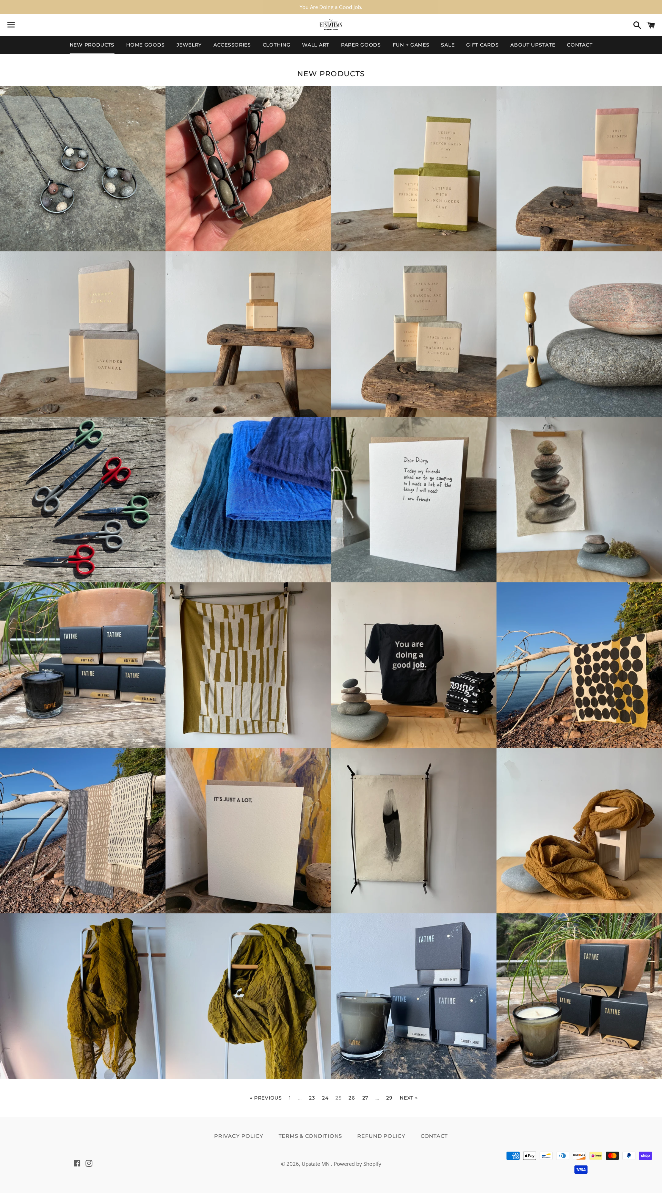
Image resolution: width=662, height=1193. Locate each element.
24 (325, 1097)
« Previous (266, 1097)
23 (312, 1097)
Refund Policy (381, 1136)
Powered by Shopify (357, 1163)
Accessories (232, 45)
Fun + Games (411, 45)
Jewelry (189, 45)
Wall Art (315, 45)
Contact (579, 45)
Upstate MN (316, 1163)
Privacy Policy (238, 1136)
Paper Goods (361, 45)
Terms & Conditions (310, 1136)
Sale (447, 45)
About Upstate (532, 45)
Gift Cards (482, 45)
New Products (92, 45)
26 (352, 1097)
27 (365, 1097)
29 (389, 1097)
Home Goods (145, 45)
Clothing (277, 45)
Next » (409, 1097)
